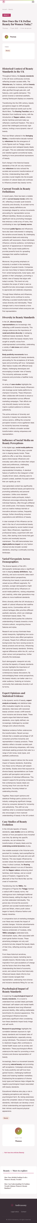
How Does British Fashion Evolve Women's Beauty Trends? (15, 1178)
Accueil (4, 9)
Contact (23, 1211)
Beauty (11, 9)
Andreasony (21, 1205)
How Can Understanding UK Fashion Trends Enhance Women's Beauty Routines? (17, 1186)
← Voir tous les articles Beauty (13, 1152)
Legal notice (15, 1211)
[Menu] (33, 1)
